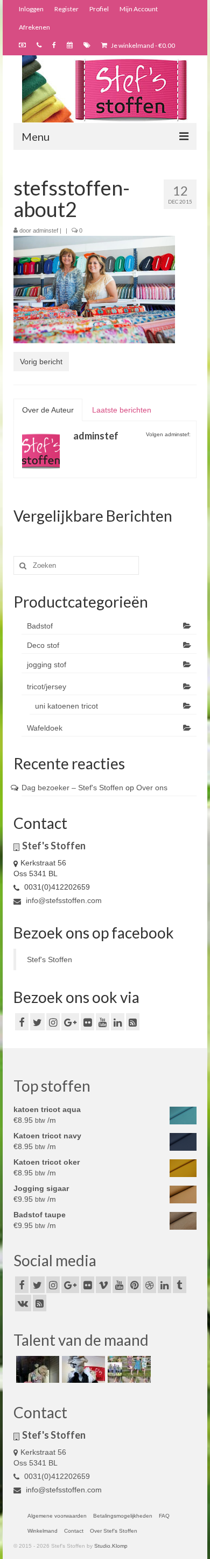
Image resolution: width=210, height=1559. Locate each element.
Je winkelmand (142, 45)
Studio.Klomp (111, 1546)
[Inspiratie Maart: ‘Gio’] (82, 1369)
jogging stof (46, 664)
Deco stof (43, 645)
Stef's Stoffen (49, 959)
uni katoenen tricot (66, 706)
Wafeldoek (44, 728)
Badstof (40, 626)
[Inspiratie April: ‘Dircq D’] (36, 1369)
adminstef (45, 230)
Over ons (151, 787)
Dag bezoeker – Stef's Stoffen (72, 787)
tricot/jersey (46, 686)
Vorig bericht (41, 361)
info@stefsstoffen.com (63, 900)
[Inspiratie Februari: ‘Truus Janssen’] (128, 1369)
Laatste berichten (121, 410)
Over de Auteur (48, 410)
